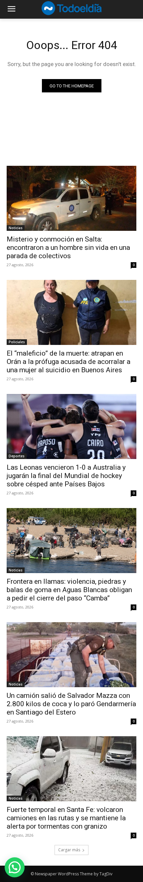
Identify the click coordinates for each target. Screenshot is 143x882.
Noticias (16, 228)
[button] (15, 867)
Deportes (17, 456)
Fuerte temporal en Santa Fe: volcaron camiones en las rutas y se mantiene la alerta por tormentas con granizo (66, 818)
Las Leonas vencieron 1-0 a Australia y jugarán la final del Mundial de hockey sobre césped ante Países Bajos (66, 475)
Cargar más (69, 850)
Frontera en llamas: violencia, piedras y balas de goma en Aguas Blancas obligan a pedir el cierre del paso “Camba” (69, 589)
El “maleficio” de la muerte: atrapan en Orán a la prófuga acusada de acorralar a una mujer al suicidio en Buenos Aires (68, 361)
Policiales (17, 342)
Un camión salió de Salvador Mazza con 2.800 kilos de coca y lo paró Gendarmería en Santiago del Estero (71, 704)
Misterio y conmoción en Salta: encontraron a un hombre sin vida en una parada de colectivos (68, 247)
